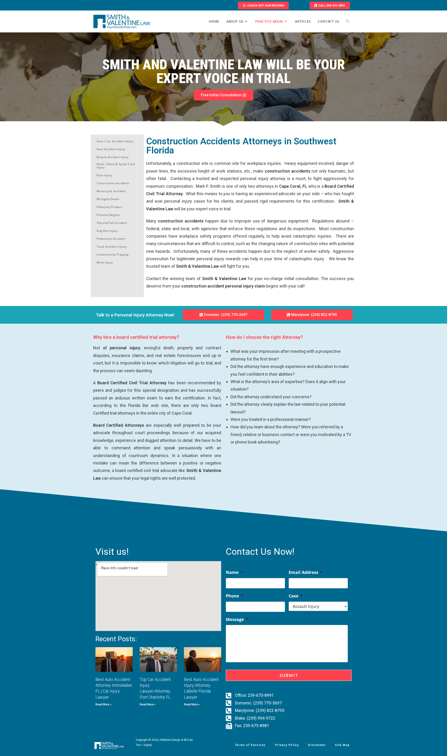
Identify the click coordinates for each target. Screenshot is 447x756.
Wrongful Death (108, 199)
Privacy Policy (287, 745)
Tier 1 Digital (144, 745)
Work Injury (105, 262)
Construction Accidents (113, 183)
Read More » (103, 704)
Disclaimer (317, 745)
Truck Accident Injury (112, 247)
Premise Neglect (108, 215)
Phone (234, 596)
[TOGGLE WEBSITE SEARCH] (348, 21)
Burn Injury (104, 175)
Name (234, 572)
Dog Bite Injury (107, 231)
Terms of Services (250, 745)
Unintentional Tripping (113, 255)
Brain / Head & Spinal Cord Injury (116, 165)
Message (237, 619)
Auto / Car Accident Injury (115, 141)
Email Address (305, 572)
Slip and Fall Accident (112, 223)
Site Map (342, 745)
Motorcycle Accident (111, 191)
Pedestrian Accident (111, 239)
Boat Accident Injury (111, 149)
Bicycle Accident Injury (113, 157)
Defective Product (109, 207)
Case (296, 596)
